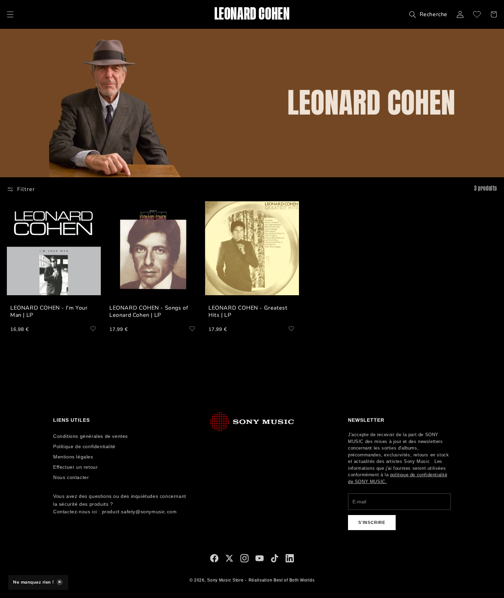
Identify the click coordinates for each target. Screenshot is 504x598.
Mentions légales (73, 456)
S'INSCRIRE (371, 522)
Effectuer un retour (75, 467)
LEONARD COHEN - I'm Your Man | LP (48, 311)
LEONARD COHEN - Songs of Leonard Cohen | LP (148, 311)
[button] (10, 14)
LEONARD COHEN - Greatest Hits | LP (247, 311)
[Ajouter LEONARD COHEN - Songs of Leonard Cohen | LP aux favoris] (192, 328)
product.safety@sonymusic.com (139, 511)
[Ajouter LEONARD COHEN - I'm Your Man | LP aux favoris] (92, 328)
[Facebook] (214, 560)
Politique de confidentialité (84, 446)
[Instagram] (244, 560)
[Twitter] (229, 560)
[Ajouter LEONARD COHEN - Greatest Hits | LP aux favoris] (291, 328)
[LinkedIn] (290, 560)
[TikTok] (275, 560)
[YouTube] (259, 560)
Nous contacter (71, 477)
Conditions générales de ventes (90, 436)
